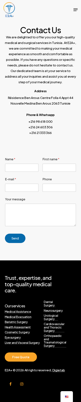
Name (10, 159)
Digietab (58, 370)
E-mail (10, 179)
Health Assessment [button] (18, 327)
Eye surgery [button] (13, 337)
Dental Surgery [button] (49, 303)
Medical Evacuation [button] (18, 317)
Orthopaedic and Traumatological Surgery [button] (55, 340)
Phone (47, 179)
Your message (15, 199)
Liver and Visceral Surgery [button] (22, 342)
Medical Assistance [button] (18, 311)
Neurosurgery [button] (53, 310)
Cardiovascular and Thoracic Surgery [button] (54, 327)
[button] (75, 10)
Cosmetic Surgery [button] (17, 332)
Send (15, 238)
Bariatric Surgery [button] (16, 322)
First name (51, 159)
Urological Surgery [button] (51, 317)
